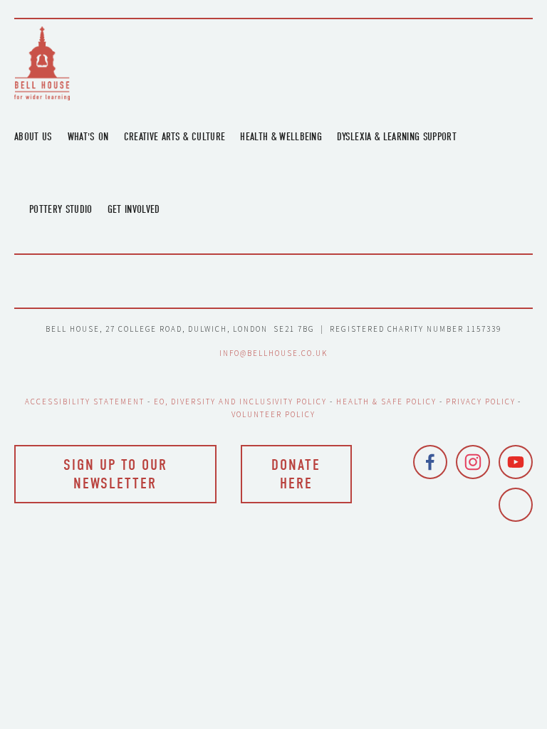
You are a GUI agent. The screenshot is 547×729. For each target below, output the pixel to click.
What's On (88, 136)
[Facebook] (430, 462)
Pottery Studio (61, 209)
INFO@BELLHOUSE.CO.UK (273, 353)
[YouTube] (516, 462)
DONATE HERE (296, 474)
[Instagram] (473, 462)
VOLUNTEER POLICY (273, 414)
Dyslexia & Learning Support (397, 136)
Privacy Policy (481, 402)
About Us (33, 136)
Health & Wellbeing (281, 136)
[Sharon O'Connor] (516, 505)
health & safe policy (386, 402)
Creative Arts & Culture (175, 136)
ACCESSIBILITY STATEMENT (85, 402)
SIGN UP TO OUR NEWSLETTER (115, 474)
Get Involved (134, 209)
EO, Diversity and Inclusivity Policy (240, 402)
